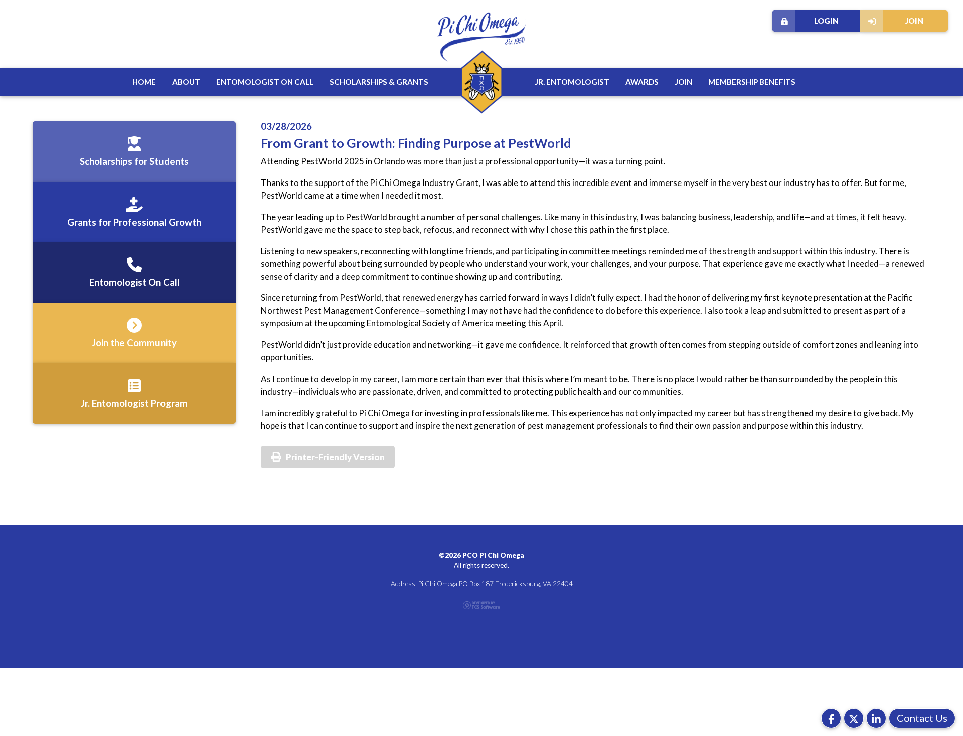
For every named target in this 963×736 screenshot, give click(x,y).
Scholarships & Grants (379, 81)
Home (144, 81)
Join (914, 20)
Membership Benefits (751, 81)
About (186, 81)
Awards (642, 81)
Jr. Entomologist (572, 81)
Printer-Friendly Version (335, 457)
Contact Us (922, 718)
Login (826, 20)
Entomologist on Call (264, 81)
